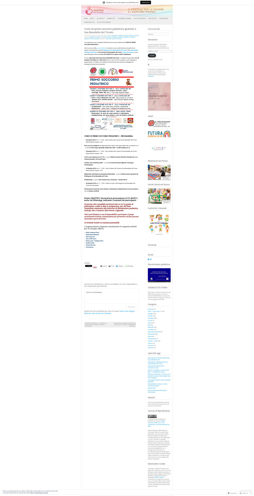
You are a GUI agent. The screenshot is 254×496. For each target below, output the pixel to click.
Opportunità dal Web (154, 332)
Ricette (150, 336)
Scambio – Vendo (153, 341)
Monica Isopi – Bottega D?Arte (94, 241)
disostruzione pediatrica (123, 37)
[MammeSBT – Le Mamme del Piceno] (117, 11)
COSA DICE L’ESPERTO (140, 18)
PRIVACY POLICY (159, 477)
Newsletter (153, 40)
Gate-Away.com (90, 236)
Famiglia (120, 35)
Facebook (152, 245)
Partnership (151, 334)
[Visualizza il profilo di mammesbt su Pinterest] (151, 259)
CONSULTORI (152, 388)
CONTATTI (151, 76)
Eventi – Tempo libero (154, 311)
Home (86, 18)
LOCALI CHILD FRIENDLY (104, 22)
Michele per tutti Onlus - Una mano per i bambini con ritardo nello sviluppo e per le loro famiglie (159, 375)
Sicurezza (136, 35)
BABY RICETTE (153, 18)
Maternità (131, 35)
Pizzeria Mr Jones (91, 245)
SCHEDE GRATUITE (89, 22)
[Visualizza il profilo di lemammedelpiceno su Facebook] (148, 259)
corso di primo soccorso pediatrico (109, 37)
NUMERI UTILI (111, 18)
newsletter (151, 329)
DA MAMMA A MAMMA (124, 18)
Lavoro (150, 323)
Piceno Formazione (128, 52)
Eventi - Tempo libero (112, 35)
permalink (108, 38)
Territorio (150, 347)
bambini (98, 37)
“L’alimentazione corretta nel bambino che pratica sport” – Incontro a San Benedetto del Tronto (125, 325)
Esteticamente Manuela (92, 234)
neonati (92, 38)
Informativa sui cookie (41, 493)
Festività (150, 316)
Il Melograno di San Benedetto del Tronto (115, 50)
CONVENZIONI (163, 18)
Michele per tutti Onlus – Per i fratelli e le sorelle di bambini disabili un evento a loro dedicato (95, 325)
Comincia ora (145, 2)
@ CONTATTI (101, 18)
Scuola (150, 343)
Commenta (131, 307)
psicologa (96, 38)
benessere (151, 309)
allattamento (93, 37)
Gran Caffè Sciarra (91, 238)
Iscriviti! (152, 55)
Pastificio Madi (90, 243)
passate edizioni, (101, 48)
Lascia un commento (117, 38)
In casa (150, 320)
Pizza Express (89, 247)
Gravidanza (125, 35)
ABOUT (92, 18)
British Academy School (92, 232)
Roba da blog (152, 338)
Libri (149, 325)
